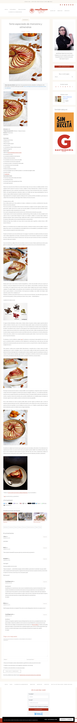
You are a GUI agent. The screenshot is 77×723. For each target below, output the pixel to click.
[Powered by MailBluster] (38, 714)
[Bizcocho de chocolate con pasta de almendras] (10, 516)
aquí (22, 339)
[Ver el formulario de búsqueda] (75, 4)
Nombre (5, 659)
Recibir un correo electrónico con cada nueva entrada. (15, 667)
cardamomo (11, 527)
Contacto (67, 10)
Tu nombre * (31, 694)
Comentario (5, 640)
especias (19, 527)
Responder (45, 536)
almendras (6, 527)
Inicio (6, 9)
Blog (11, 684)
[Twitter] (62, 5)
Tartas (23, 31)
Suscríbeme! (38, 709)
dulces (16, 527)
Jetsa (4, 536)
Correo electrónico (30, 659)
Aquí (5, 496)
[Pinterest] (67, 5)
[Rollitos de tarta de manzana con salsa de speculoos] (40, 516)
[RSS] (71, 5)
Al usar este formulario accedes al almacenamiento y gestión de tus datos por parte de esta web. (22, 662)
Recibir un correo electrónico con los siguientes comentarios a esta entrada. (19, 665)
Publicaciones (22, 9)
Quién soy (52, 10)
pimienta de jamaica (31, 527)
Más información (51, 719)
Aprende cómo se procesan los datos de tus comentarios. (30, 675)
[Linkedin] (69, 5)
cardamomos (7, 174)
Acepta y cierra (66, 719)
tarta (40, 527)
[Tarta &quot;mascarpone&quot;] (25, 516)
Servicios (60, 10)
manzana (24, 527)
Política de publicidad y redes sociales (61, 684)
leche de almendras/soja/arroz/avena (14, 152)
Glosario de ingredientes (21, 684)
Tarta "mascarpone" (21, 521)
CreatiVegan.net (9, 581)
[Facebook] (60, 5)
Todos (28, 31)
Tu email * (31, 699)
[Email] (73, 5)
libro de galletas (35, 624)
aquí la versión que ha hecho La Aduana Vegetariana (18, 492)
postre (37, 527)
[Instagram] (64, 5)
